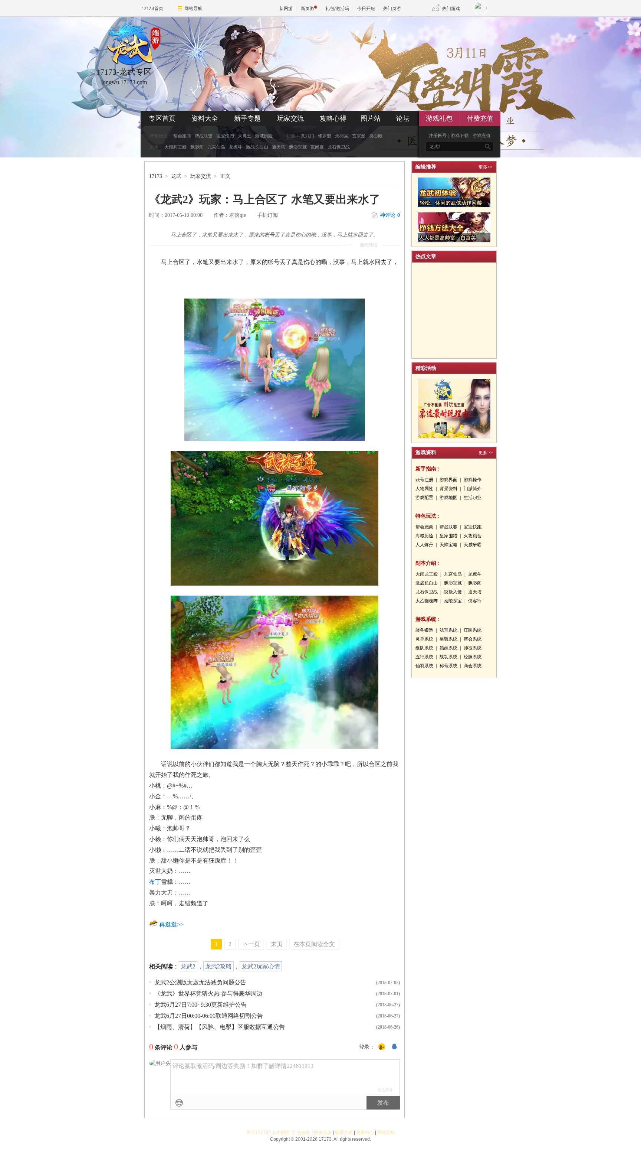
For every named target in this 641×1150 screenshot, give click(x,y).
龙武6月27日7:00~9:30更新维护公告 (200, 1004)
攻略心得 (333, 118)
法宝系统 (448, 630)
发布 (383, 1102)
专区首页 (162, 118)
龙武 (176, 176)
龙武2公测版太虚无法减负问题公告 (200, 982)
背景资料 (448, 488)
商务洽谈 (323, 1132)
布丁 (155, 882)
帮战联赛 (448, 527)
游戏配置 (424, 497)
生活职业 (472, 497)
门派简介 (472, 488)
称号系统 (448, 665)
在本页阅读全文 (314, 944)
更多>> (486, 167)
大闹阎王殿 (175, 147)
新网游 (286, 8)
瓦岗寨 (317, 147)
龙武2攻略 (218, 966)
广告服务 (301, 1132)
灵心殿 (375, 136)
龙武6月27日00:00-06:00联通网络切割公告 (208, 1016)
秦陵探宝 (453, 600)
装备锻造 (424, 630)
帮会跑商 (182, 136)
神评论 (390, 215)
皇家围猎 (448, 535)
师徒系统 (472, 648)
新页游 (307, 8)
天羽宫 (341, 136)
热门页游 (392, 8)
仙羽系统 (424, 665)
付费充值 (480, 118)
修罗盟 (324, 136)
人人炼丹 (424, 544)
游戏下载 (460, 135)
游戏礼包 (439, 118)
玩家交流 (290, 118)
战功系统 (448, 656)
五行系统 (424, 656)
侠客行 (474, 600)
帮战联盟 (204, 136)
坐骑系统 (448, 639)
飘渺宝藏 (298, 147)
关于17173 (257, 1132)
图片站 (371, 118)
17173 (155, 176)
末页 (277, 944)
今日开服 (366, 8)
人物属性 (424, 488)
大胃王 (244, 136)
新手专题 (247, 118)
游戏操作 (472, 479)
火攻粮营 (472, 535)
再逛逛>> (171, 924)
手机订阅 (267, 215)
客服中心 (365, 1132)
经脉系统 (472, 656)
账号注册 (424, 479)
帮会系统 (472, 639)
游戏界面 (448, 479)
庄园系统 (472, 630)
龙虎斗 (235, 147)
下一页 (251, 944)
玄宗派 (358, 136)
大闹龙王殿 (426, 574)
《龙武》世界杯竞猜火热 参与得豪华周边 (208, 993)
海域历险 (264, 136)
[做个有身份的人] (381, 1047)
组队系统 (424, 648)
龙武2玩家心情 (260, 966)
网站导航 (193, 8)
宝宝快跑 (225, 136)
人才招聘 (280, 1132)
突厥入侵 (453, 591)
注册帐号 (438, 135)
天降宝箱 (448, 544)
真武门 (307, 136)
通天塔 (278, 147)
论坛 (403, 118)
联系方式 (344, 1132)
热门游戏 (451, 8)
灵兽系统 (424, 639)
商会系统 (472, 665)
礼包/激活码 (337, 8)
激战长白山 (257, 147)
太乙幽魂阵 (426, 600)
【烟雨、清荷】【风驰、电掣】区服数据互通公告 (219, 1027)
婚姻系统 (448, 648)
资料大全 (204, 118)
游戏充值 (481, 135)
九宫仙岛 (216, 147)
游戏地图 (448, 497)
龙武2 (188, 966)
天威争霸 (472, 544)
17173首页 (152, 8)
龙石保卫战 (339, 147)
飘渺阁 (197, 147)
